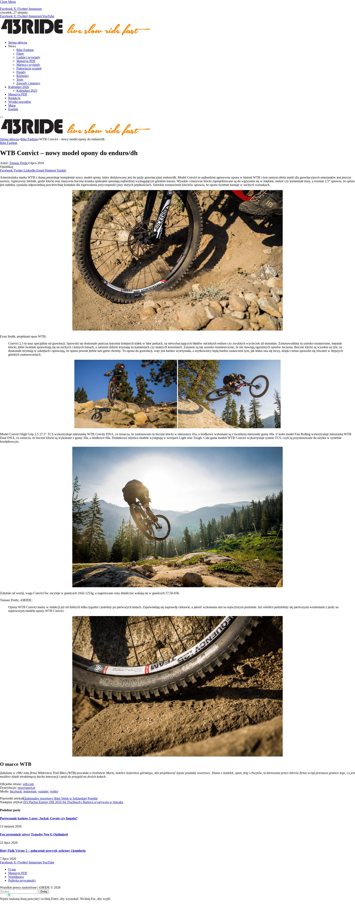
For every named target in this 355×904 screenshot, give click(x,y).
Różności (22, 76)
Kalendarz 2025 (26, 90)
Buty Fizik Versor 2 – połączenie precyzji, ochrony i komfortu (43, 850)
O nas (12, 869)
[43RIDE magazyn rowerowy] (76, 35)
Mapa (12, 105)
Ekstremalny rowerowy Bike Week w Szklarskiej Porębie (60, 798)
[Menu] (1, 117)
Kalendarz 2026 (18, 87)
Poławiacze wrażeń (28, 68)
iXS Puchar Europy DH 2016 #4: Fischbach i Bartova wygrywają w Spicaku (73, 802)
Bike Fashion (25, 50)
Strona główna (17, 42)
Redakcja (14, 98)
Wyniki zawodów (19, 101)
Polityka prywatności (22, 880)
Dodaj (43, 891)
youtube (43, 791)
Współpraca (16, 876)
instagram (30, 791)
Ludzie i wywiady (28, 57)
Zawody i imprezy (28, 83)
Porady (21, 72)
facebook (16, 791)
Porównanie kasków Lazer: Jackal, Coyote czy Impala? (38, 818)
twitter (54, 791)
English (13, 109)
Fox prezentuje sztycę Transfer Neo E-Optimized (34, 834)
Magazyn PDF (26, 61)
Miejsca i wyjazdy (28, 64)
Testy (19, 79)
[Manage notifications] (9, 895)
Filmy (20, 53)
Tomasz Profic (18, 163)
